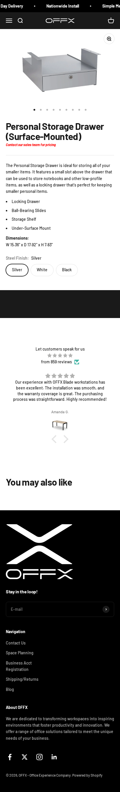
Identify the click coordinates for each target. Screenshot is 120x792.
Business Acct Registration (19, 666)
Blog (10, 689)
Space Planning (19, 652)
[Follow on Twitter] (25, 757)
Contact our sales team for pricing (31, 145)
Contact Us (16, 642)
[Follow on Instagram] (39, 757)
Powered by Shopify (87, 775)
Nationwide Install (60, 5)
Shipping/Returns (22, 679)
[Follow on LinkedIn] (54, 757)
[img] (60, 355)
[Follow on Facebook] (10, 757)
